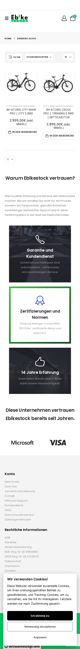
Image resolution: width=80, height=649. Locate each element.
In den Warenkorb (24, 132)
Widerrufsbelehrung (18, 547)
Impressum (12, 566)
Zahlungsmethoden (18, 519)
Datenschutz (13, 561)
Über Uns (11, 486)
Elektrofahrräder (28, 106)
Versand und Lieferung (20, 491)
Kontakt (10, 496)
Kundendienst (14, 505)
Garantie (10, 542)
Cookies (10, 571)
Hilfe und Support (16, 501)
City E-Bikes (12, 106)
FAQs (8, 510)
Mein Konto (12, 482)
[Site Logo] (19, 18)
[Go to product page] (21, 83)
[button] (8, 18)
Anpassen (40, 637)
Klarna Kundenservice (19, 515)
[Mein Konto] (64, 18)
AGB (7, 538)
